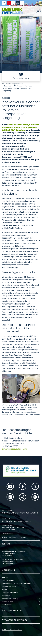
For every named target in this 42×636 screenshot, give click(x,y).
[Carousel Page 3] (1, 36)
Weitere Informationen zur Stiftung (14, 537)
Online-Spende (7, 534)
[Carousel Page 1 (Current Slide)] (1, 33)
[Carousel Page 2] (1, 34)
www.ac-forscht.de (12, 629)
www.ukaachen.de (8, 564)
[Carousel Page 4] (1, 38)
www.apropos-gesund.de (14, 620)
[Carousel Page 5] (1, 39)
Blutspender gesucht (12, 610)
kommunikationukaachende (15, 449)
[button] (5, 76)
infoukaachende (8, 562)
